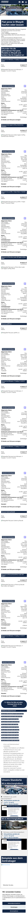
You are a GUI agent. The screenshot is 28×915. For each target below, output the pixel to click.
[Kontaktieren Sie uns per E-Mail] (23, 2)
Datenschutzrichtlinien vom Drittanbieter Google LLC (13, 812)
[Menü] (26, 2)
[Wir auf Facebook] (19, 2)
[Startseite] (5, 1)
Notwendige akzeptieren (14, 903)
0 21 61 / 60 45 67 (9, 802)
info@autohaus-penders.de (11, 800)
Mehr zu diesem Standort (11, 804)
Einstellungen (14, 907)
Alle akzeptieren (14, 911)
